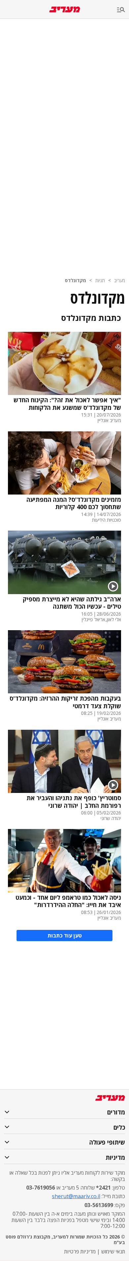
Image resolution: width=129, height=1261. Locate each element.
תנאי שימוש (113, 1251)
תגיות (100, 280)
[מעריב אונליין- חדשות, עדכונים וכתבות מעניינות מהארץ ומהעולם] (65, 9)
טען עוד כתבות (65, 935)
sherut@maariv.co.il (76, 1196)
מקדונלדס (75, 280)
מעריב (119, 280)
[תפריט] (123, 10)
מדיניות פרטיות (80, 1251)
